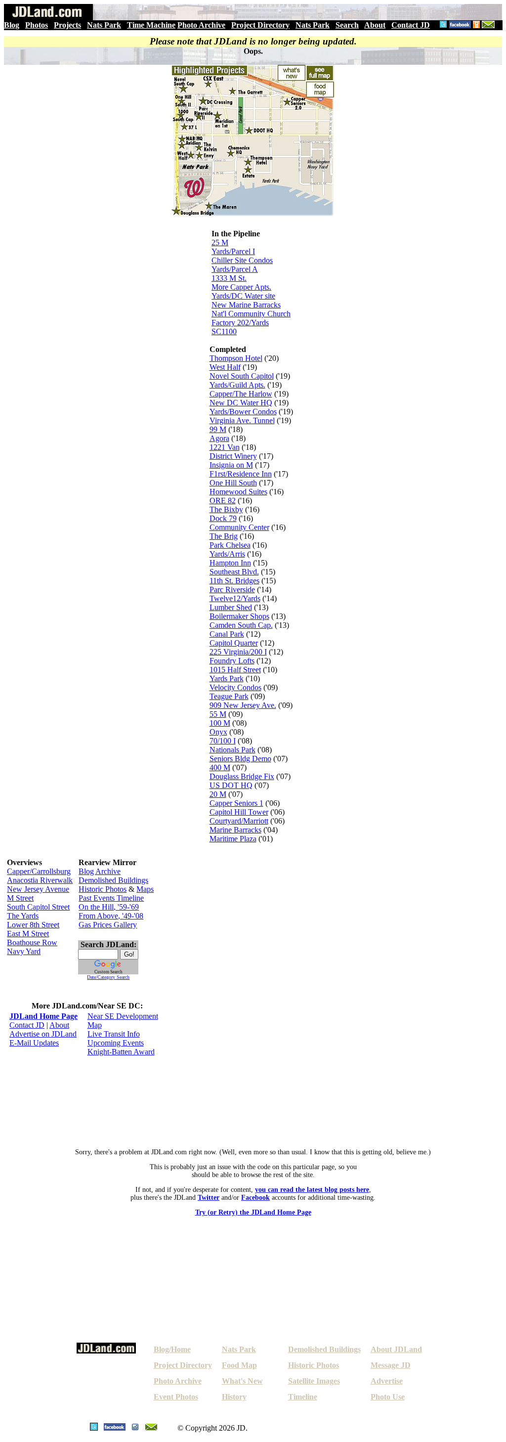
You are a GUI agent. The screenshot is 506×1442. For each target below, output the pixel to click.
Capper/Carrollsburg (39, 871)
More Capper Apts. (241, 287)
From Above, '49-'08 (111, 916)
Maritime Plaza (233, 838)
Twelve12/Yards (235, 598)
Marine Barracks (235, 830)
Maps (145, 889)
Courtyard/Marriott (239, 821)
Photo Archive (201, 25)
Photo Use (388, 1397)
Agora (219, 438)
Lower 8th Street (33, 924)
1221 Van (225, 447)
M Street (20, 898)
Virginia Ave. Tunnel (242, 420)
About (374, 25)
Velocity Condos (235, 687)
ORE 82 (223, 500)
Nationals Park (232, 749)
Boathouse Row (32, 942)
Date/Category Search (108, 977)
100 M (220, 723)
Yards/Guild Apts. (237, 385)
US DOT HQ (231, 785)
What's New (242, 1381)
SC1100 (224, 331)
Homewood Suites (238, 491)
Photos (36, 25)
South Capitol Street (38, 907)
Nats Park (104, 25)
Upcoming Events (115, 1043)
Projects (67, 25)
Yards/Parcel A (234, 269)
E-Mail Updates (34, 1043)
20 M (218, 794)
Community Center (239, 527)
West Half (225, 367)
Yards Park (227, 678)
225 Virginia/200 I (238, 652)
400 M (220, 767)
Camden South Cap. (241, 625)
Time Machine (151, 25)
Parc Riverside (232, 589)
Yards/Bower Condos (243, 411)
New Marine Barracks (246, 305)
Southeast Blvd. (234, 572)
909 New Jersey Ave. (243, 705)
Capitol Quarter (234, 643)
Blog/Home (172, 1349)
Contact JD (410, 25)
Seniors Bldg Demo (240, 758)
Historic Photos (102, 889)
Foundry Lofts (232, 660)
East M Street (28, 933)
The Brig (224, 536)
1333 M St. (229, 278)
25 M (219, 242)
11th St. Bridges (234, 580)
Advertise (387, 1381)
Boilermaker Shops (239, 616)
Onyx (218, 732)
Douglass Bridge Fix (242, 776)
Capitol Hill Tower (239, 812)
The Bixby (226, 509)
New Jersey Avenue (38, 889)
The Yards (23, 916)
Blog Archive (100, 871)
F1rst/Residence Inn (241, 474)
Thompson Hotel (236, 358)
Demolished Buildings (113, 880)
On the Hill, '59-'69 (109, 907)
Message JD (391, 1365)
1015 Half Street (235, 669)
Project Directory (260, 25)
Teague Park (229, 696)
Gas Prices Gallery (108, 924)
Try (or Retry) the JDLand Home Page (253, 1212)
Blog (11, 25)
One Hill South (233, 483)
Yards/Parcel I (233, 251)
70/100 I (223, 741)
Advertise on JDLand (43, 1034)
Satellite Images (314, 1381)
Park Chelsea (230, 545)
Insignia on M (231, 465)
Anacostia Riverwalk (40, 880)
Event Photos (176, 1397)
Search (347, 25)
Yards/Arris (227, 554)
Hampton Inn (230, 563)
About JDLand (396, 1349)
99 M (218, 429)
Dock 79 (223, 518)
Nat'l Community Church (251, 313)
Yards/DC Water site (243, 296)
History (234, 1397)
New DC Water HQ (241, 402)
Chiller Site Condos (242, 260)
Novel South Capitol (242, 376)
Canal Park (227, 634)
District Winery (233, 456)
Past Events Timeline (111, 898)
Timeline (302, 1397)
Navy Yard (24, 951)
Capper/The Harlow (241, 394)
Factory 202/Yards (240, 322)
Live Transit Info (113, 1034)
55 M (218, 714)
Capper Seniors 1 (236, 803)
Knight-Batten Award (121, 1052)
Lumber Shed (231, 607)
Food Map (239, 1365)
